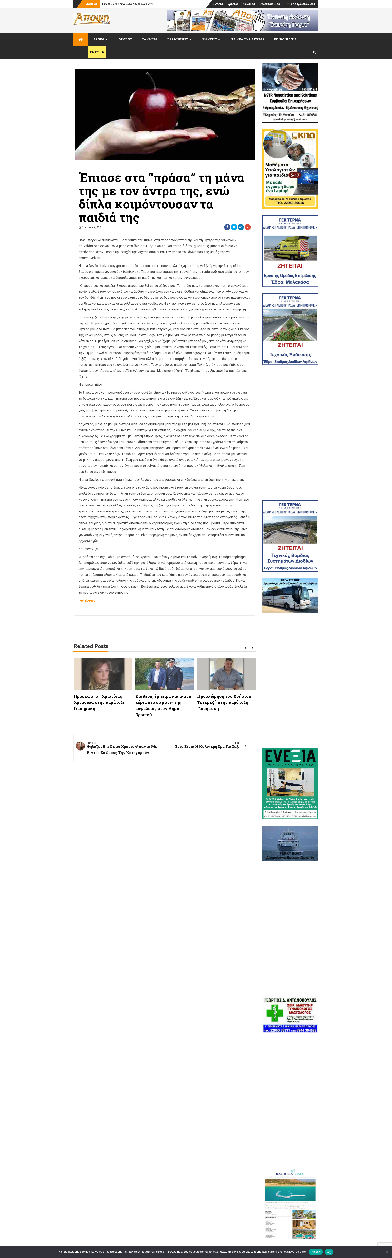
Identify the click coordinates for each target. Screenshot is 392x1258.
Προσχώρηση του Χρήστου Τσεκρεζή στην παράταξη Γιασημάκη (224, 702)
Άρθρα (99, 39)
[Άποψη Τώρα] (81, 39)
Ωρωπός (232, 4)
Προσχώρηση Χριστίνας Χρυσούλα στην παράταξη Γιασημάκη (99, 702)
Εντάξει (316, 1252)
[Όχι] (387, 1252)
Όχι (329, 1252)
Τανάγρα (249, 4)
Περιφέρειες (177, 39)
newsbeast (87, 600)
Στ (103, 3)
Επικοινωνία (285, 39)
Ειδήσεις (209, 39)
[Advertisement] (290, 432)
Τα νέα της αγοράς (248, 39)
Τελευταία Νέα (270, 4)
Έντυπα (217, 4)
